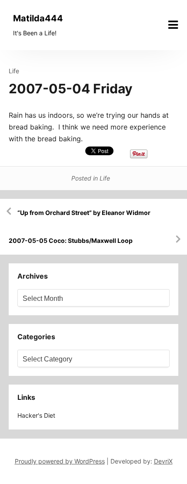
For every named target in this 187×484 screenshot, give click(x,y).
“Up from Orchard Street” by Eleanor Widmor (83, 212)
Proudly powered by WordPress (60, 461)
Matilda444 (38, 18)
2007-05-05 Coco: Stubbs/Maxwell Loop (71, 240)
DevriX (163, 461)
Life (14, 71)
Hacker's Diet (36, 415)
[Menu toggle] (173, 25)
